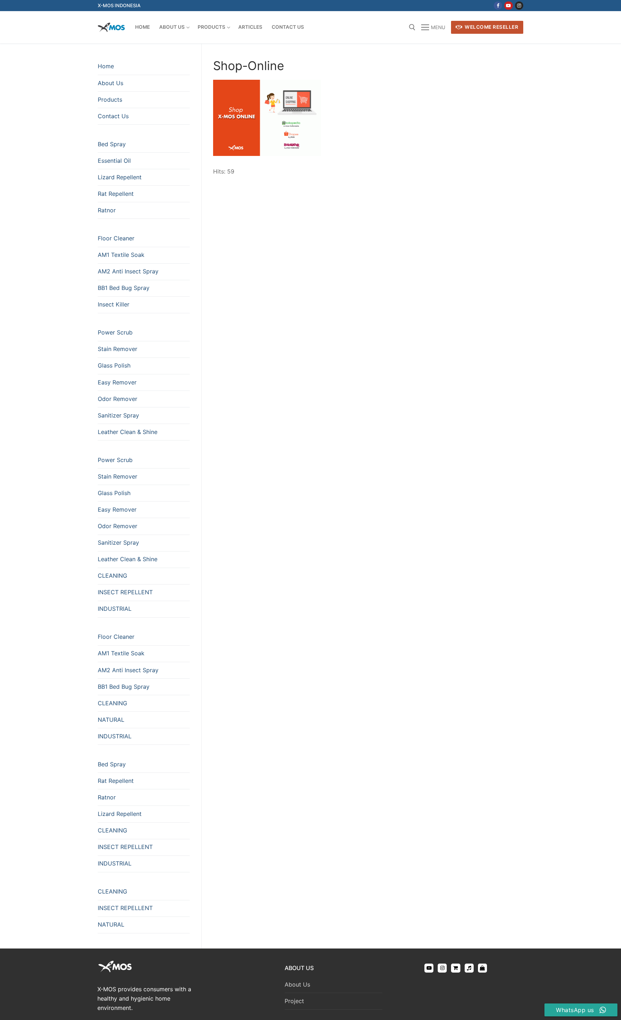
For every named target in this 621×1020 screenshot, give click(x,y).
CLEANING (112, 575)
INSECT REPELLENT (125, 592)
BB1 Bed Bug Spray (124, 287)
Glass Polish (114, 365)
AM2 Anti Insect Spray (128, 271)
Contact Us (113, 116)
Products (110, 99)
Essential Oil (114, 160)
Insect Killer (113, 304)
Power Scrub (115, 332)
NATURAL (111, 719)
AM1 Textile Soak (121, 254)
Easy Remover (117, 382)
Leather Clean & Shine (127, 431)
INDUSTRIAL (115, 608)
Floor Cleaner (116, 238)
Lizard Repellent (120, 177)
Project (294, 1001)
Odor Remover (117, 398)
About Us (110, 83)
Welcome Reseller (491, 27)
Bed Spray (112, 144)
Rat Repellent (116, 193)
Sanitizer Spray (118, 415)
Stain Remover (117, 348)
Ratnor (107, 210)
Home (106, 66)
